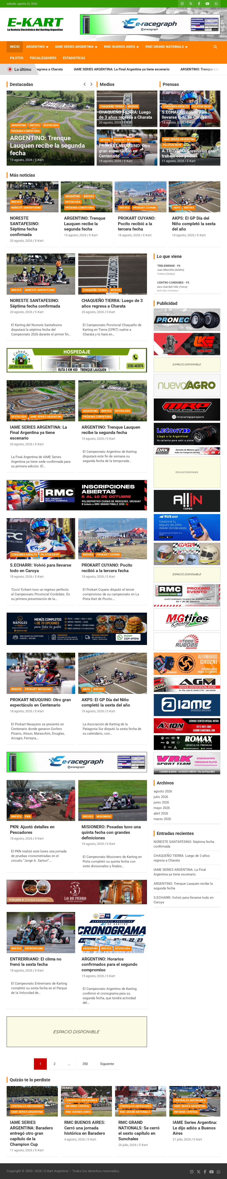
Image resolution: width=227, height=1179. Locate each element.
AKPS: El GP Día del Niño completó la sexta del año (193, 224)
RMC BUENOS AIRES (119, 47)
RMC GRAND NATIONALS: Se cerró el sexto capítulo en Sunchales (139, 1130)
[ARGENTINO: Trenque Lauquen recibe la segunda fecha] (112, 401)
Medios (107, 84)
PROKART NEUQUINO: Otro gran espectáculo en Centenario (124, 151)
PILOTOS (16, 58)
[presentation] (85, 84)
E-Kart (39, 160)
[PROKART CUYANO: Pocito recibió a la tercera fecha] (112, 538)
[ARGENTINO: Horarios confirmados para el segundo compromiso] (112, 932)
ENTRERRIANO (34, 948)
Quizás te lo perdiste (30, 1079)
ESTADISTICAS (74, 58)
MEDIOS (133, 106)
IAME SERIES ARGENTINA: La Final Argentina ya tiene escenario (66, 69)
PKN (27, 816)
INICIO (15, 47)
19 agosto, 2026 (75, 235)
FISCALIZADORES (43, 58)
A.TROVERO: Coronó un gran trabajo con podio (189, 153)
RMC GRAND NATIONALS (164, 47)
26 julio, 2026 (127, 1145)
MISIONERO (104, 816)
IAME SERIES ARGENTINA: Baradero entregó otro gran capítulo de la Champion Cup (31, 1133)
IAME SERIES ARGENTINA (74, 47)
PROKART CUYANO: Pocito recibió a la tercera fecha (136, 224)
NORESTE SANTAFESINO (26, 207)
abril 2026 (161, 813)
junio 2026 (161, 802)
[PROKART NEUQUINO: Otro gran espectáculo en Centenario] (40, 673)
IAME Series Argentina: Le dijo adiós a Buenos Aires (195, 1128)
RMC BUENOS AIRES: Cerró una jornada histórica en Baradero (84, 1128)
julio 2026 (161, 797)
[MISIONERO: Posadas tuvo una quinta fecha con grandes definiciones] (112, 800)
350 (85, 1064)
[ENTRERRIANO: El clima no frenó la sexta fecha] (40, 932)
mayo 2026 (162, 808)
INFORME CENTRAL (78, 1106)
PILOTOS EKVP (201, 106)
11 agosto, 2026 (173, 161)
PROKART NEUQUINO (127, 139)
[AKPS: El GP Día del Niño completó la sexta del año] (112, 673)
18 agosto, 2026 (110, 161)
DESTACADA (51, 131)
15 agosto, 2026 (21, 160)
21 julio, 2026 (182, 1139)
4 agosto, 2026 (74, 1139)
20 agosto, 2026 (110, 122)
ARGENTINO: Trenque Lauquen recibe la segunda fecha (166, 69)
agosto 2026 (163, 791)
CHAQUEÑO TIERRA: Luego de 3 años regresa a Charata (125, 115)
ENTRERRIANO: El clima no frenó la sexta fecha (35, 961)
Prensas (171, 84)
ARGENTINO (35, 47)
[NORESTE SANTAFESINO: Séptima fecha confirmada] (40, 274)
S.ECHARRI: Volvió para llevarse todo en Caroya (184, 115)
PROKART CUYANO (144, 207)
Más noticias (22, 175)
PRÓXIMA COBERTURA (79, 207)
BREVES (35, 131)
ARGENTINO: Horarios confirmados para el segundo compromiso (41, 145)
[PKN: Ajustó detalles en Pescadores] (40, 800)
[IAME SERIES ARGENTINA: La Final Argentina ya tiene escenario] (40, 401)
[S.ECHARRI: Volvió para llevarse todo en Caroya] (40, 538)
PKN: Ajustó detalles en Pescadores (32, 829)
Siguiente (107, 1064)
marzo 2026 (162, 819)
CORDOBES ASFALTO (176, 106)
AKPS (176, 207)
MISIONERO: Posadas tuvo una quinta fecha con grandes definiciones (111, 832)
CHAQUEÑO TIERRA (112, 106)
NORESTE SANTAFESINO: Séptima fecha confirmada (24, 226)
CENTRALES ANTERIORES (27, 1106)
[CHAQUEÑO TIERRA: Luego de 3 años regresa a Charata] (112, 274)
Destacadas (21, 84)
